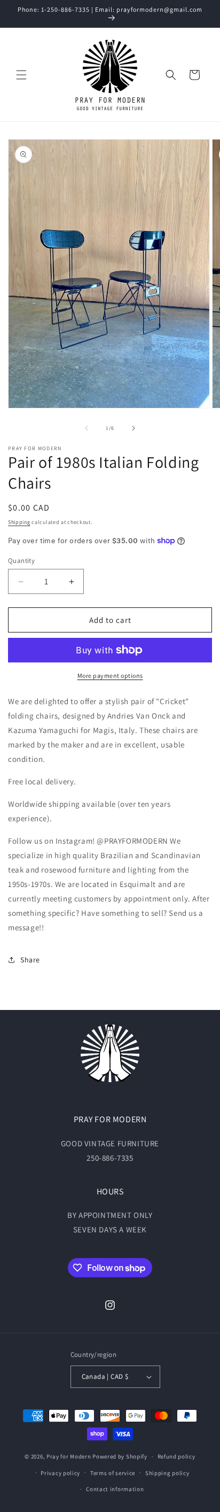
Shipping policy (167, 1473)
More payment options (110, 676)
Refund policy (176, 1456)
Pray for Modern (68, 1456)
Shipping (19, 522)
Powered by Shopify (119, 1456)
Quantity (21, 560)
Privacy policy (60, 1473)
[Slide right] (133, 428)
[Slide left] (86, 428)
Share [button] (30, 960)
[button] (21, 75)
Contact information (115, 1489)
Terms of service (112, 1473)
